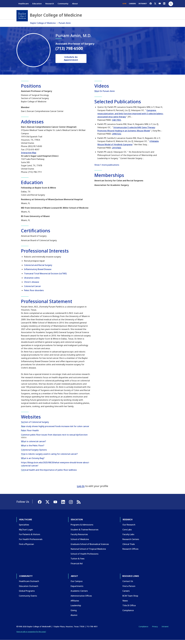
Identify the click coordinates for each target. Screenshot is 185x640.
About (75, 3)
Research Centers (130, 539)
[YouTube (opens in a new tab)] (160, 3)
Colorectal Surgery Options (34, 449)
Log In (81, 486)
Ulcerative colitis (32, 277)
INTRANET (142, 3)
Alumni (74, 615)
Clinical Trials (128, 544)
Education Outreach (28, 586)
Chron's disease (31, 282)
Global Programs (27, 590)
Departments (77, 586)
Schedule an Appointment (71, 58)
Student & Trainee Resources (84, 529)
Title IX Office (129, 605)
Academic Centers (79, 590)
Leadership (76, 605)
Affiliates (75, 600)
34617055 (116, 120)
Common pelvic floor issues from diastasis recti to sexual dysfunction (54, 434)
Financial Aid (77, 563)
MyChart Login (26, 529)
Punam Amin (65, 23)
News (125, 600)
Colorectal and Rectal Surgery (38, 265)
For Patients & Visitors (29, 534)
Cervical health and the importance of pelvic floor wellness (49, 470)
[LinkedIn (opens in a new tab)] (164, 3)
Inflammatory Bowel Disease (37, 269)
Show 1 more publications (106, 164)
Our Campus (77, 581)
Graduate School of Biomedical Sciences (90, 544)
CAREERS (132, 3)
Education (37, 3)
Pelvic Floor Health (30, 430)
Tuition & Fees (77, 558)
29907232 (116, 133)
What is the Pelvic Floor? (32, 445)
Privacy (155, 626)
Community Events (28, 595)
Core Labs (127, 529)
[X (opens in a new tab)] (155, 3)
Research (49, 3)
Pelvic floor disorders (34, 290)
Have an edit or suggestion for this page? (31, 632)
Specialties (24, 524)
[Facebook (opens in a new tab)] (151, 3)
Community (63, 3)
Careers (126, 590)
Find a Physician (26, 544)
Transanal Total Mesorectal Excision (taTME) (45, 273)
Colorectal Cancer (32, 286)
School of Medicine (80, 539)
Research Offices (130, 549)
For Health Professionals (30, 539)
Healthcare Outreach (29, 581)
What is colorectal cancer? (33, 441)
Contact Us (127, 581)
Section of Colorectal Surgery (35, 422)
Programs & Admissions (82, 524)
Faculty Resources (79, 534)
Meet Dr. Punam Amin (104, 91)
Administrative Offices (81, 595)
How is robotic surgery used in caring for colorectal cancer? (49, 454)
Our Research (128, 524)
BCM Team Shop (130, 595)
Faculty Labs (128, 534)
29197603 (116, 147)
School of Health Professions (84, 553)
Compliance (128, 610)
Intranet (165, 626)
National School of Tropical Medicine (88, 549)
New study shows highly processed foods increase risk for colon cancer (55, 426)
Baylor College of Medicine (43, 23)
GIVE (124, 3)
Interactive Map (28, 152)
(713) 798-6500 (69, 48)
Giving (74, 610)
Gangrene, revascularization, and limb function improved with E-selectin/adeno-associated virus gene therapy (130, 113)
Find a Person (128, 586)
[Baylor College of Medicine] (22, 15)
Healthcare (23, 3)
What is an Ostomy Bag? (32, 458)
